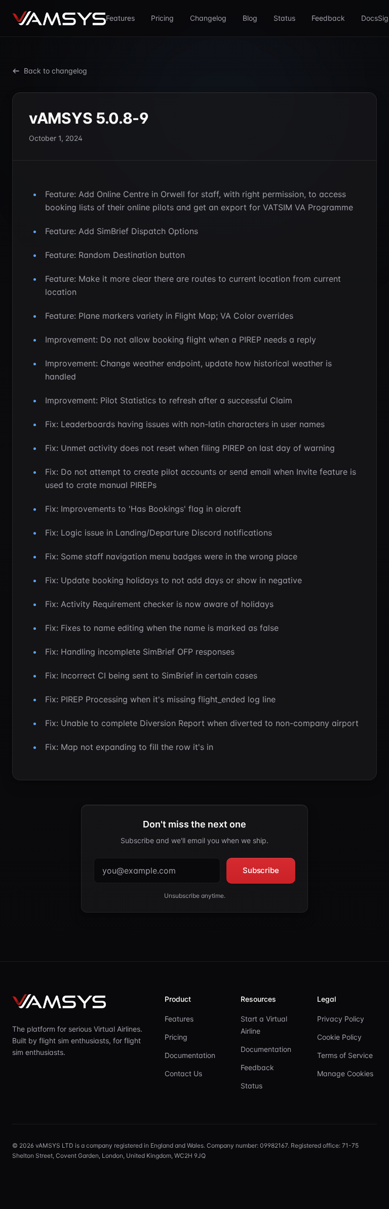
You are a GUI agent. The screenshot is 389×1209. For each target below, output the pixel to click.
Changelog (208, 18)
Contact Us (183, 1073)
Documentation (190, 1055)
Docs (369, 18)
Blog (250, 18)
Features (120, 18)
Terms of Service (345, 1055)
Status (284, 18)
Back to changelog (55, 70)
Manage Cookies (345, 1073)
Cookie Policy (339, 1037)
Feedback (328, 18)
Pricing (162, 18)
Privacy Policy (340, 1018)
